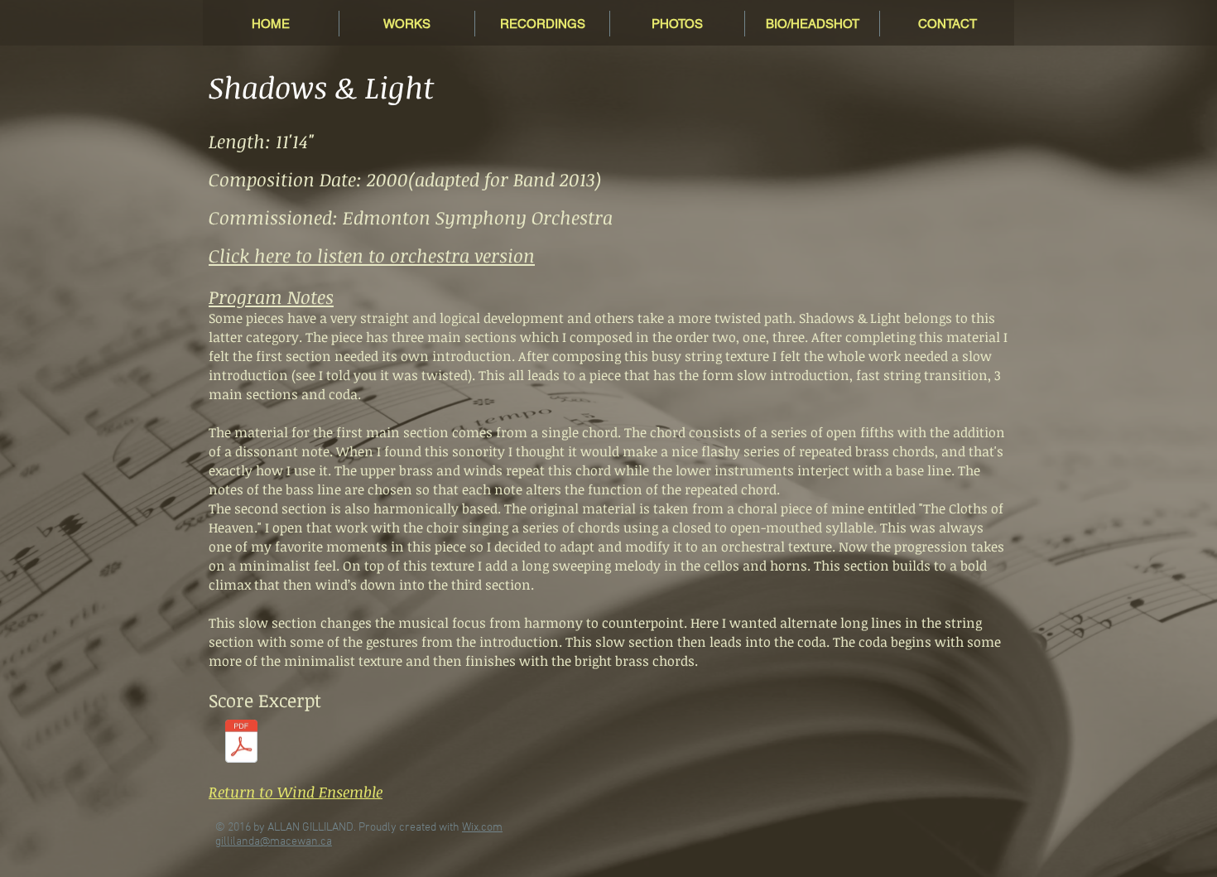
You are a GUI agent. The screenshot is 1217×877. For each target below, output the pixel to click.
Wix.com (482, 828)
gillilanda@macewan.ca (273, 842)
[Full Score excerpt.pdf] (241, 743)
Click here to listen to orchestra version (372, 255)
